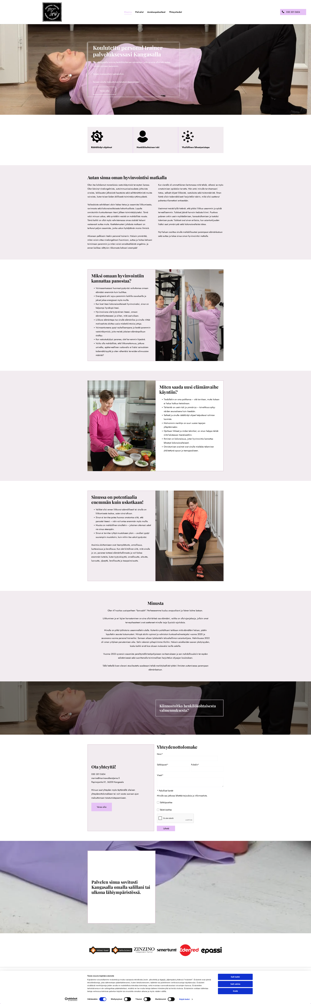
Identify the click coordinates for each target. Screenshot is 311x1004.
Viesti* (160, 775)
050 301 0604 (98, 774)
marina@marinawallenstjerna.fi (105, 778)
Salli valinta (235, 984)
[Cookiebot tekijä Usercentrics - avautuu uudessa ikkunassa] (71, 999)
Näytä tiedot (184, 999)
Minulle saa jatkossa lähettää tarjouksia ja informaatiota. (182, 795)
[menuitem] (128, 12)
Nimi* (160, 754)
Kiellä (235, 991)
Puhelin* (195, 764)
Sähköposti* (162, 764)
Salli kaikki (235, 977)
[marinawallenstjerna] (144, 950)
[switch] (127, 999)
